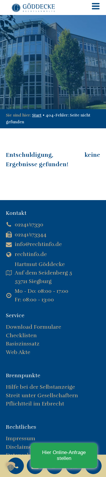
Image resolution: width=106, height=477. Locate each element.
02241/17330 (29, 224)
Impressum (20, 438)
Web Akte (18, 352)
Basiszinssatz (22, 343)
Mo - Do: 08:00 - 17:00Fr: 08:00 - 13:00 (41, 295)
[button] (10, 466)
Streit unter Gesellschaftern (43, 395)
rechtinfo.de (31, 254)
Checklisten (21, 335)
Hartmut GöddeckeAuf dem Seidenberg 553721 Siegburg (43, 273)
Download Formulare (33, 327)
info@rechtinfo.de (38, 244)
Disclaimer (20, 447)
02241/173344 (31, 234)
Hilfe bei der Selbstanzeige (40, 387)
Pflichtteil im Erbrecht (35, 403)
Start (37, 115)
